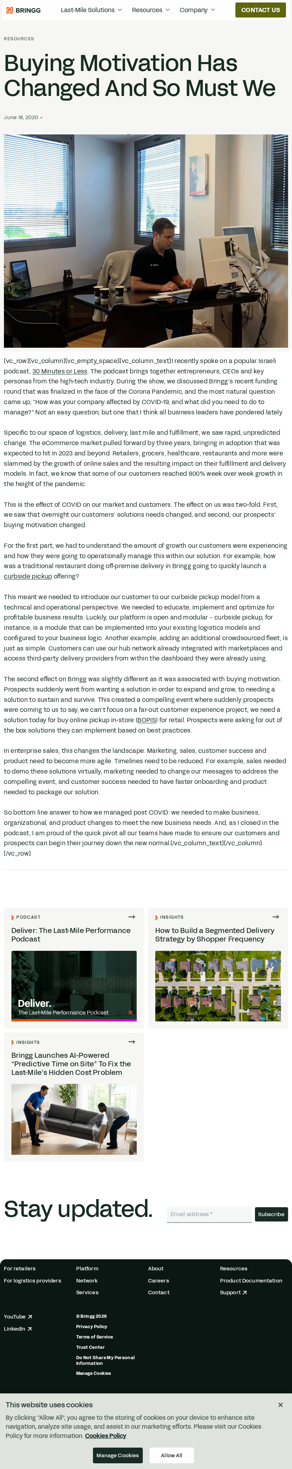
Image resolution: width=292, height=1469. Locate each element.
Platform (87, 1268)
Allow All (171, 1455)
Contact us (260, 10)
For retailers (20, 1268)
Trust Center (90, 1347)
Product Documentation (251, 1281)
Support (230, 1292)
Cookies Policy (105, 1436)
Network (87, 1281)
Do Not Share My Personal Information (105, 1361)
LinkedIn (14, 1329)
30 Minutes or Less (60, 371)
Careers (158, 1281)
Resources (19, 39)
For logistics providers (32, 1281)
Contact (159, 1292)
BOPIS (146, 720)
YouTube (15, 1317)
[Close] (280, 1405)
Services (87, 1292)
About (156, 1268)
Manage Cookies (93, 1373)
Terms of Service (94, 1337)
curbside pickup (28, 576)
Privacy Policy (92, 1326)
